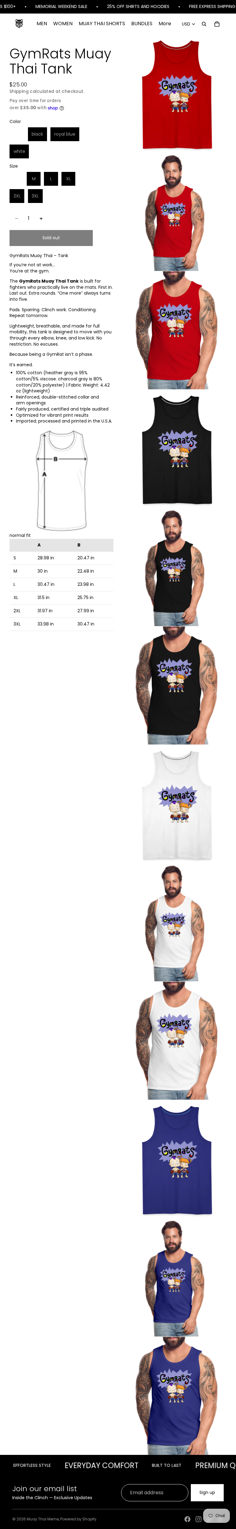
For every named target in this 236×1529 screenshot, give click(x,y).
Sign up (207, 1492)
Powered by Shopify (78, 1519)
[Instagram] (198, 1519)
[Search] (204, 24)
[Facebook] (187, 1519)
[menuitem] (164, 24)
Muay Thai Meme (43, 1519)
